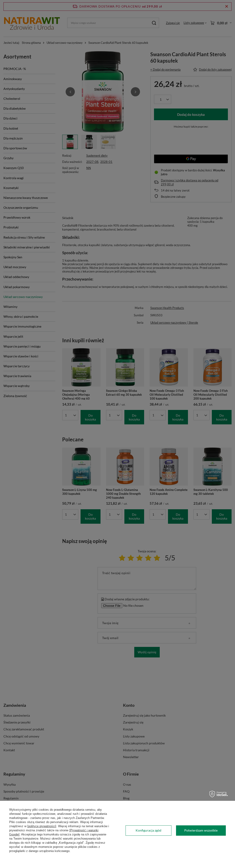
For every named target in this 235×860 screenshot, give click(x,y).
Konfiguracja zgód (148, 830)
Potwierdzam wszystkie (201, 830)
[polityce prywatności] (41, 826)
